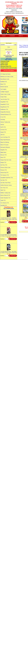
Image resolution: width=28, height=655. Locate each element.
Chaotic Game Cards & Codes (9, 68)
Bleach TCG (3, 84)
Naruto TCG (3, 157)
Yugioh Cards (4, 63)
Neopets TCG (3, 162)
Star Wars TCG (4, 180)
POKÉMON (12, 35)
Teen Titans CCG (4, 187)
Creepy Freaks (4, 96)
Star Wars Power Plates (6, 182)
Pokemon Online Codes (5, 167)
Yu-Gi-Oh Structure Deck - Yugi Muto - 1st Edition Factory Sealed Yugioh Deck (8, 218)
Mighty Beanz (3, 152)
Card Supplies (3, 89)
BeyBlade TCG (4, 81)
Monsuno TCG (4, 154)
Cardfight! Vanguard (5, 91)
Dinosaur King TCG (6, 66)
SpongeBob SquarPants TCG (7, 177)
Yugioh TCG (3, 200)
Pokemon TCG (4, 170)
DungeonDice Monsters (5, 111)
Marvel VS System (4, 144)
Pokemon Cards (5, 61)
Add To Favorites (8, 49)
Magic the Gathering (5, 142)
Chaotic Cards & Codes (5, 94)
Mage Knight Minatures (5, 139)
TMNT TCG (3, 190)
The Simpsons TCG (5, 175)
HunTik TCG (3, 127)
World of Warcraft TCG (5, 195)
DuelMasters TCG (4, 109)
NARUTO (21, 35)
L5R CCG (3, 134)
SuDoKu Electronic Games (6, 185)
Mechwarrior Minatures (5, 147)
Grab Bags (3, 119)
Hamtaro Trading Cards (5, 122)
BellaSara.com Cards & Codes (7, 76)
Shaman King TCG (4, 172)
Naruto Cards (4, 64)
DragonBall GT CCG (5, 104)
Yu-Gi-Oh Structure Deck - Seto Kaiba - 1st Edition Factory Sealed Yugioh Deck (8, 252)
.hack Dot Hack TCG (5, 99)
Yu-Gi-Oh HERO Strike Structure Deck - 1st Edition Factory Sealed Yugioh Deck (8, 235)
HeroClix (2, 124)
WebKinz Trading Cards (5, 192)
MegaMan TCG (4, 149)
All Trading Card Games (6, 74)
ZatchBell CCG (4, 205)
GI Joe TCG (3, 117)
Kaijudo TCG (3, 132)
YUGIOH (4, 35)
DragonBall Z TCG (4, 101)
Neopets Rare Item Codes (6, 159)
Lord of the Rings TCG (5, 137)
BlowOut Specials (4, 86)
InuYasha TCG (4, 129)
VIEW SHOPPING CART (8, 55)
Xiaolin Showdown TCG (5, 197)
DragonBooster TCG (5, 106)
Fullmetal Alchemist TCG (6, 114)
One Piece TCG (4, 165)
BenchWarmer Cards (5, 79)
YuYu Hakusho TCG (5, 202)
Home (8, 47)
